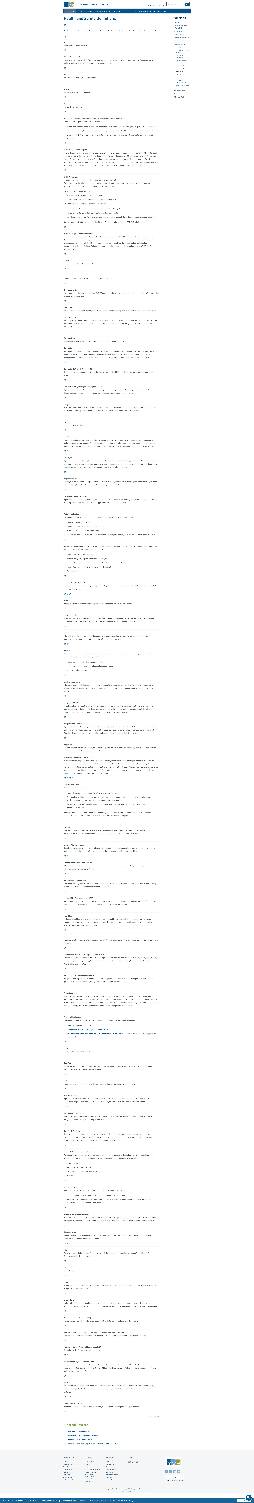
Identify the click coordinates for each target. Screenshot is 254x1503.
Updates (148, 5)
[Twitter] (166, 1471)
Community (109, 1467)
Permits (176, 94)
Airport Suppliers (179, 31)
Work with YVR (70, 11)
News (154, 5)
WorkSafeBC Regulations (77, 1431)
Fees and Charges (120, 11)
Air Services (81, 11)
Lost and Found (68, 1480)
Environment (110, 1472)
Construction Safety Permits (182, 51)
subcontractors (144, 357)
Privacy (123, 1491)
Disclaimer (130, 1491)
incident (95, 925)
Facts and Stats (155, 11)
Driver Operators (179, 90)
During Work (180, 66)
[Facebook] (170, 1471)
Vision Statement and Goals (182, 86)
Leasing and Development (103, 11)
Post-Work (179, 74)
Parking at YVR (67, 1464)
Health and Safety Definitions (181, 70)
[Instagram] (174, 1471)
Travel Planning (68, 1469)
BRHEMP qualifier (125, 237)
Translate (181, 1480)
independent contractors (74, 357)
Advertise (177, 22)
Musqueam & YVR (111, 1469)
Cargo (89, 11)
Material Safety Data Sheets (75, 1389)
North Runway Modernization (138, 11)
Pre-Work (179, 77)
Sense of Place (110, 1464)
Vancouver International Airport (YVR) (69, 4)
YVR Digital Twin (179, 97)
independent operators (93, 357)
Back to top (154, 1416)
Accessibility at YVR (69, 1477)
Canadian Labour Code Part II (78, 1439)
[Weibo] (178, 1471)
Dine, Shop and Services (70, 1467)
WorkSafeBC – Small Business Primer (82, 1435)
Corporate (94, 5)
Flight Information (68, 1462)
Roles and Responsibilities (181, 81)
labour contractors (111, 357)
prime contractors (126, 357)
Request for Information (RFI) (81, 153)
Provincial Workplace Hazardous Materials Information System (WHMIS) (96, 1033)
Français (162, 3)
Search (187, 4)
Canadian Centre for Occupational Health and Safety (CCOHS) (91, 1444)
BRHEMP (179, 47)
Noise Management (112, 1474)
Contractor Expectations (180, 56)
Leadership (109, 1480)
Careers (165, 11)
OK (244, 1500)
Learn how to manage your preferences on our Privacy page (110, 1500)
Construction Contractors (182, 41)
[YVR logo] (178, 1462)
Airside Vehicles (179, 34)
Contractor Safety (179, 44)
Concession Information (182, 37)
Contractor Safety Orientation (181, 62)
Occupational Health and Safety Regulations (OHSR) (87, 1029)
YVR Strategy (110, 1462)
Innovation (109, 1477)
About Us (104, 5)
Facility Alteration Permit (96, 1217)
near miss (85, 670)
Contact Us (161, 5)
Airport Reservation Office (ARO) (180, 27)
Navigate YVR (67, 1472)
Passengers (84, 5)
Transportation (67, 1474)
